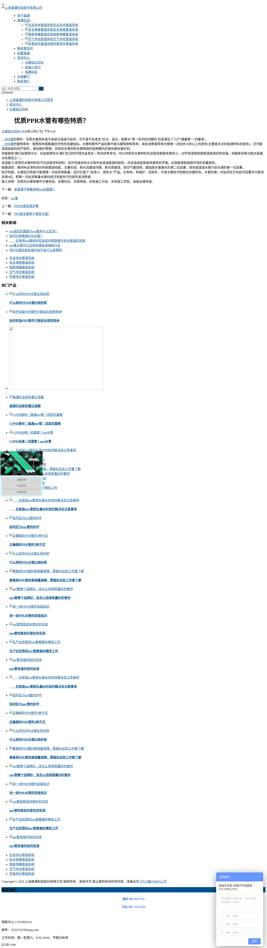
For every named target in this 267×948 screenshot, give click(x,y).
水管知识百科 (34, 62)
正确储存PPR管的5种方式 (27, 544)
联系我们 (23, 81)
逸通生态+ (24, 20)
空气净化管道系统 (65, 39)
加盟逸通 (23, 53)
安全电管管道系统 (65, 29)
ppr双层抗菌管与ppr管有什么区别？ (33, 231)
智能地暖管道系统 (65, 34)
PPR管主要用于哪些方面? (31, 214)
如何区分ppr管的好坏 (24, 527)
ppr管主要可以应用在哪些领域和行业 (34, 245)
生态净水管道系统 (65, 25)
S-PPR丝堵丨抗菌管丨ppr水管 (30, 441)
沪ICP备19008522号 (153, 881)
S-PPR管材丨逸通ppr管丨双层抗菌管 (35, 423)
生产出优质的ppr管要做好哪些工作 (33, 651)
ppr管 (14, 198)
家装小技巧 (33, 67)
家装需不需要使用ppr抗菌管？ (35, 189)
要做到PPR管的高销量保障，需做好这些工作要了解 (45, 469)
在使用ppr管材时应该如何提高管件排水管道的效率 (47, 240)
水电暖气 (23, 76)
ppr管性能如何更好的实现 (27, 633)
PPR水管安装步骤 (26, 206)
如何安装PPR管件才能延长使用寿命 (34, 320)
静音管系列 (25, 48)
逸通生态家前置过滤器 (25, 406)
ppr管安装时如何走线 (24, 668)
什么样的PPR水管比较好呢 (28, 302)
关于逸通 (23, 15)
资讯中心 (23, 58)
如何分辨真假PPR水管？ (26, 236)
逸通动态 (31, 72)
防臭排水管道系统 (65, 43)
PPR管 (7, 139)
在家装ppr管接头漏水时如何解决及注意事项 (42, 450)
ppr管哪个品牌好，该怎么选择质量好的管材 (40, 597)
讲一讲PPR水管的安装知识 (28, 615)
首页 (31, 100)
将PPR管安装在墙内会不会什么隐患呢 (35, 250)
